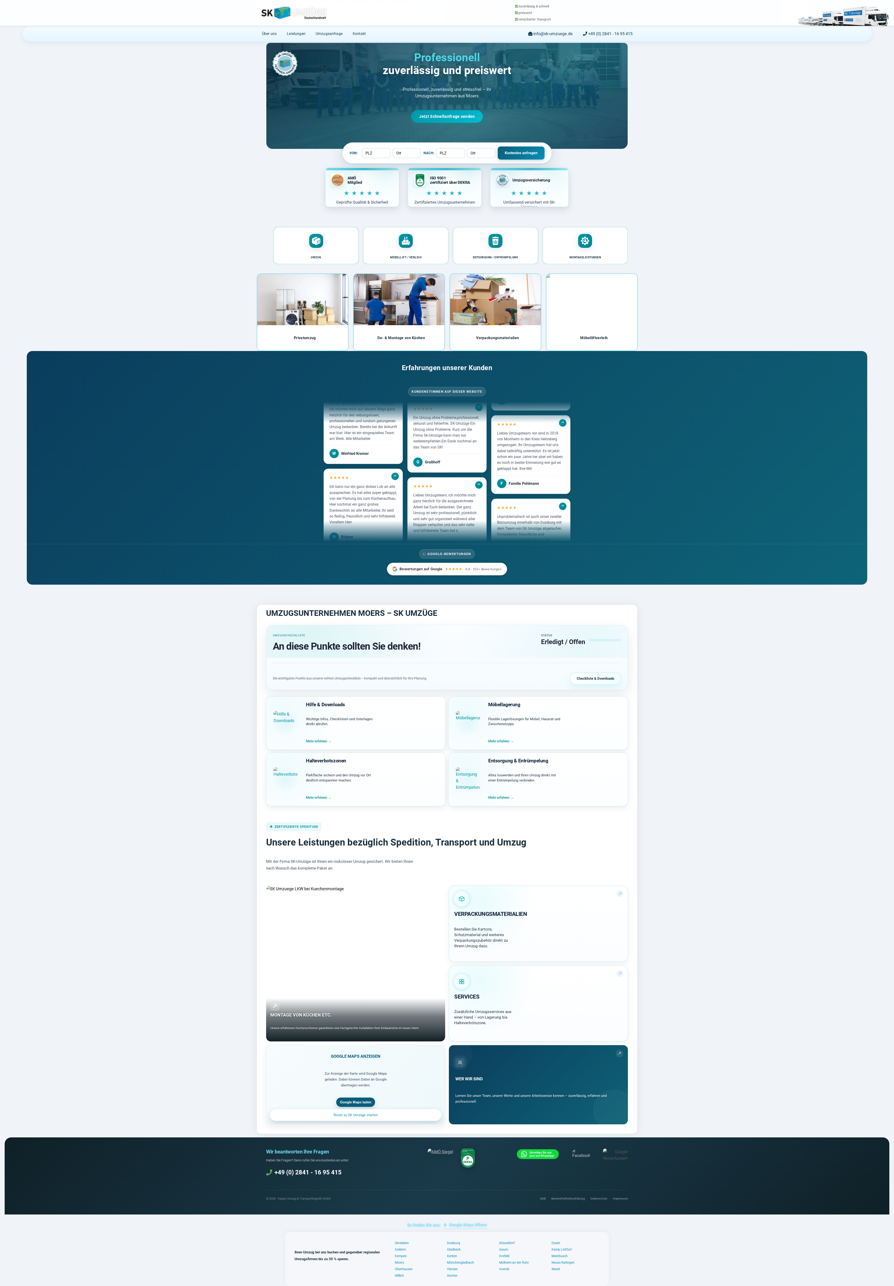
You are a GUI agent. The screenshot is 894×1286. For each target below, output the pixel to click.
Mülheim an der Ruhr (514, 1262)
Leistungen (296, 33)
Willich (399, 1275)
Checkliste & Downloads (595, 678)
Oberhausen (404, 1269)
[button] (316, 245)
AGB (543, 1198)
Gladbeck (454, 1249)
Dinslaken (402, 1243)
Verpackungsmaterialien (497, 338)
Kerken (452, 1256)
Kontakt (359, 33)
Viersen (452, 1269)
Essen (556, 1243)
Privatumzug (305, 338)
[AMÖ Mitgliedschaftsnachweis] (440, 1152)
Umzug (316, 257)
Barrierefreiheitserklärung (568, 1198)
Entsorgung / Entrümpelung (495, 257)
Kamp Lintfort (562, 1249)
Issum (503, 1249)
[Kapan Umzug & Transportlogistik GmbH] (294, 13)
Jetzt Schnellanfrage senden (447, 116)
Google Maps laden (355, 1102)
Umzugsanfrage (329, 33)
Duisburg (453, 1243)
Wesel (556, 1269)
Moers (399, 1262)
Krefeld (504, 1256)
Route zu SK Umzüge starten (356, 1115)
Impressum (620, 1198)
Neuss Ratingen (563, 1262)
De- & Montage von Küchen (401, 338)
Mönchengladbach (460, 1262)
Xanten (452, 1275)
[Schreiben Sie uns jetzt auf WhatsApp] (538, 1154)
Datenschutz (598, 1198)
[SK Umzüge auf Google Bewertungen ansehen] (615, 1154)
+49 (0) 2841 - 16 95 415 (610, 33)
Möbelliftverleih (594, 338)
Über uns (269, 33)
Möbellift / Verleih (406, 257)
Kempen (401, 1256)
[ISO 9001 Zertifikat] (468, 1158)
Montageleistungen (585, 257)
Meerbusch (560, 1256)
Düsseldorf (507, 1243)
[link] (538, 924)
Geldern (400, 1249)
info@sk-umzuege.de (552, 33)
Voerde (504, 1269)
